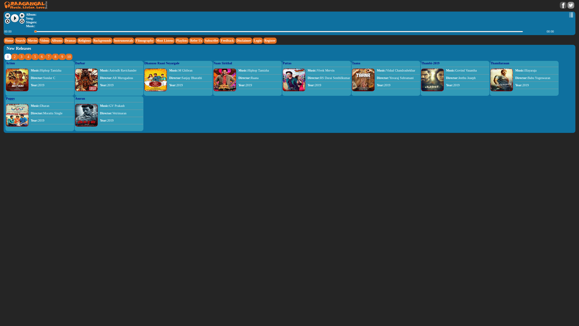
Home (9, 40)
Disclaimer (244, 40)
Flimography (145, 40)
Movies (32, 40)
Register (269, 40)
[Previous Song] (7, 15)
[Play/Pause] (14, 18)
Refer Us (196, 40)
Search (20, 40)
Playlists (181, 40)
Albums (57, 40)
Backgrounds (102, 40)
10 (69, 57)
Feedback (227, 40)
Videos (44, 40)
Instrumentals (123, 40)
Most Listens (164, 40)
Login (258, 40)
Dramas (70, 40)
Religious (84, 40)
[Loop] (7, 21)
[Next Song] (22, 15)
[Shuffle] (22, 21)
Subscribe (211, 40)
